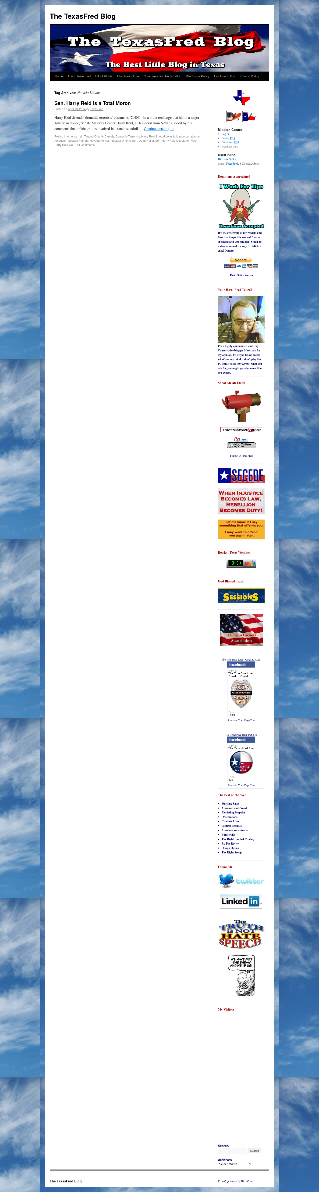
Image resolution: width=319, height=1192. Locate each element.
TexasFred (96, 109)
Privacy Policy (249, 76)
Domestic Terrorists (128, 136)
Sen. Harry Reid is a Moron (172, 140)
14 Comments (86, 145)
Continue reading (159, 128)
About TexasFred (79, 76)
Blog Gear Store (128, 76)
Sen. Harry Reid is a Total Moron (92, 102)
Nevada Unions (121, 140)
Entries (228, 138)
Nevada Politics (100, 140)
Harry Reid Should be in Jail (159, 136)
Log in (225, 134)
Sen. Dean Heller (143, 140)
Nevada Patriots (78, 140)
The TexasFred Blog (83, 16)
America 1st (74, 136)
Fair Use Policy (224, 76)
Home (59, 76)
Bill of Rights (104, 76)
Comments (230, 142)
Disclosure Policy (197, 76)
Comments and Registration (162, 76)
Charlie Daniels (104, 136)
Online (227, 159)
